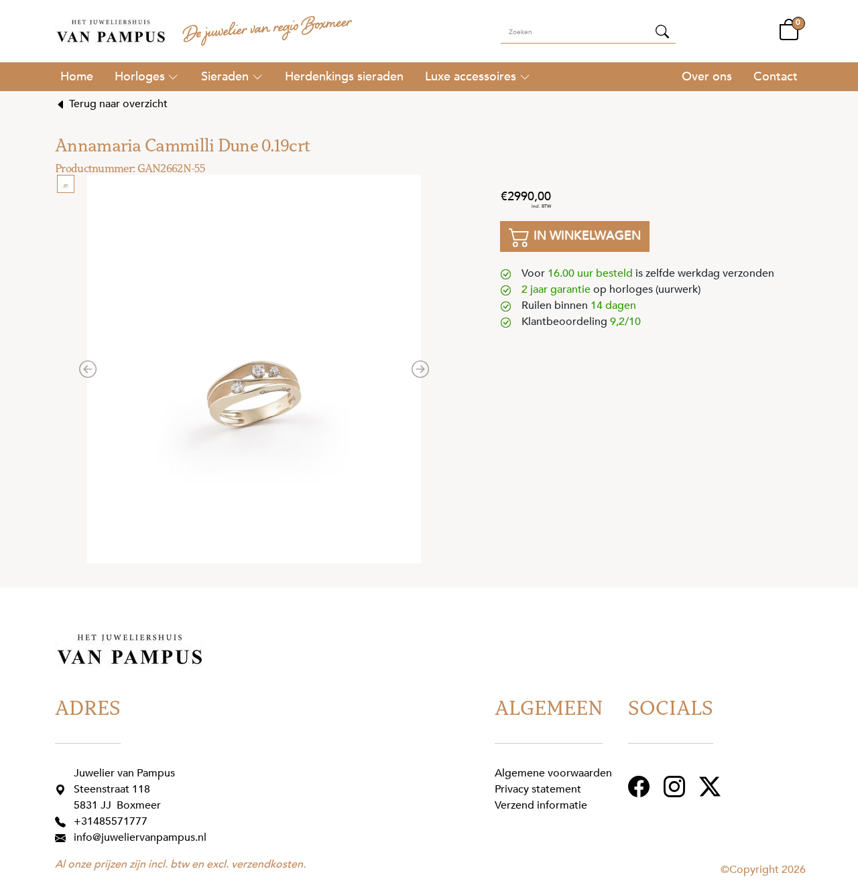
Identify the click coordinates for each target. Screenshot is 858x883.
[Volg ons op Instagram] (676, 785)
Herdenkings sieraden (344, 76)
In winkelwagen (585, 235)
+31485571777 (110, 821)
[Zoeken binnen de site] (662, 31)
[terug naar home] (110, 31)
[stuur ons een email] (63, 837)
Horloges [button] (140, 76)
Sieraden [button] (225, 76)
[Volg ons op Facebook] (640, 785)
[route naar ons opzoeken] (63, 789)
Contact (775, 76)
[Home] (77, 76)
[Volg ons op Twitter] (711, 785)
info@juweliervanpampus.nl (140, 837)
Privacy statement (538, 789)
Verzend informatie (541, 805)
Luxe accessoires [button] (470, 76)
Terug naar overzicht (117, 103)
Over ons (707, 76)
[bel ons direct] (63, 821)
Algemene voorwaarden (553, 773)
